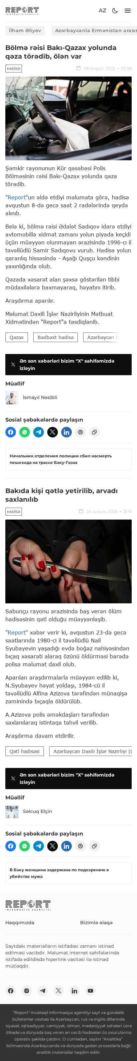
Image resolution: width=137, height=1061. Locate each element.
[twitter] (52, 432)
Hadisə (13, 69)
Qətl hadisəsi (25, 751)
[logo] (22, 11)
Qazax (17, 337)
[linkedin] (66, 432)
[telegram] (38, 432)
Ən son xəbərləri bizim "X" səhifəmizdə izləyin (67, 364)
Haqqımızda (19, 923)
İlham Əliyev (25, 30)
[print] (80, 432)
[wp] (24, 432)
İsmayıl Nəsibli (40, 397)
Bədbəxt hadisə (55, 337)
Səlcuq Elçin (37, 811)
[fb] (10, 432)
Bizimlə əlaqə (96, 923)
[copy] (94, 432)
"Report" (16, 197)
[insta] (26, 990)
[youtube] (90, 990)
